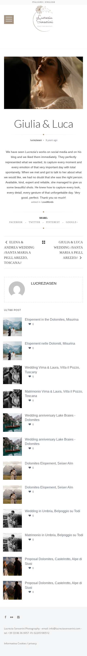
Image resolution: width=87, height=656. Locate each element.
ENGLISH (50, 2)
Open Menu (9, 19)
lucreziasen (36, 140)
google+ (72, 222)
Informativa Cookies (15, 643)
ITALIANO (37, 2)
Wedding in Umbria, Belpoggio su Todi (52, 511)
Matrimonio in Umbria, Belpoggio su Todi (54, 535)
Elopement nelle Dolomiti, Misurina (50, 343)
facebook (16, 222)
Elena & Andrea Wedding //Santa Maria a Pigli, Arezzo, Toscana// (19, 252)
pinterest (53, 222)
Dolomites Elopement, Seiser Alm (49, 463)
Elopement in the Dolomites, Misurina (52, 319)
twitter (34, 222)
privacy (33, 643)
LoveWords (47, 201)
